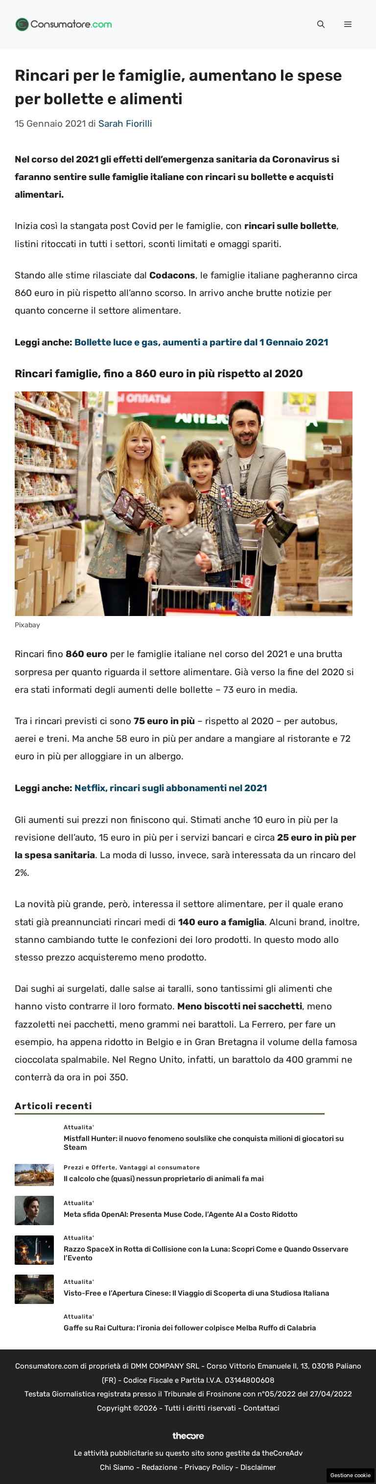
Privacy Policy (209, 1467)
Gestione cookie (350, 1475)
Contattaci (261, 1408)
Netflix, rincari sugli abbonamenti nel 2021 (170, 788)
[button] (320, 24)
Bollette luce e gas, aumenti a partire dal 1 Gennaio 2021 (201, 342)
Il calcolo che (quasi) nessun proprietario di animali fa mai (164, 1178)
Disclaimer (258, 1467)
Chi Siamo (117, 1467)
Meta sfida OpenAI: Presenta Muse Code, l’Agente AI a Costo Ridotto (181, 1214)
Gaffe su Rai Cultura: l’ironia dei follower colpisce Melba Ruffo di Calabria (190, 1328)
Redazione (159, 1467)
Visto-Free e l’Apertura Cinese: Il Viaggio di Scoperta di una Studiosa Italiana (196, 1293)
